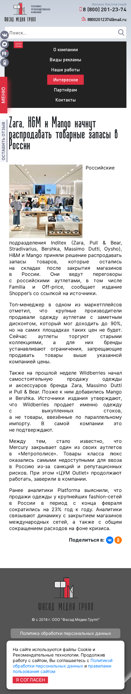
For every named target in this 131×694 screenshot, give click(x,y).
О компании (65, 49)
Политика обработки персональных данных (65, 633)
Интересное (65, 79)
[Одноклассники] (118, 540)
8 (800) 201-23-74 (104, 9)
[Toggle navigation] (18, 44)
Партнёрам (65, 89)
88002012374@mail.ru (106, 19)
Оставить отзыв (3, 141)
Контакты (65, 99)
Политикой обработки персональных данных (62, 663)
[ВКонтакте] (109, 540)
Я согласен (30, 680)
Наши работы (65, 69)
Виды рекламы (65, 59)
